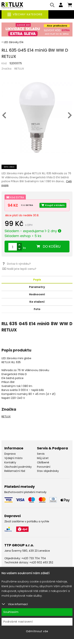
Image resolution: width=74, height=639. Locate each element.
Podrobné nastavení (18, 621)
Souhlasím (11, 612)
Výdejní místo (13, 458)
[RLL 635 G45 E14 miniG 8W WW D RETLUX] (37, 117)
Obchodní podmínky (18, 467)
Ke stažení (37, 302)
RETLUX (19, 69)
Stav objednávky (48, 471)
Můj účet (43, 458)
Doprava (10, 454)
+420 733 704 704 (33, 558)
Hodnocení (37, 294)
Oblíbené (43, 462)
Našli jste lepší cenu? (21, 269)
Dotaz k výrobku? (19, 264)
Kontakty (10, 462)
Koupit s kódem (55, 205)
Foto (37, 309)
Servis (41, 454)
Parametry (37, 287)
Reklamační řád (14, 471)
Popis (37, 280)
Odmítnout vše (37, 631)
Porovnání (43, 467)
